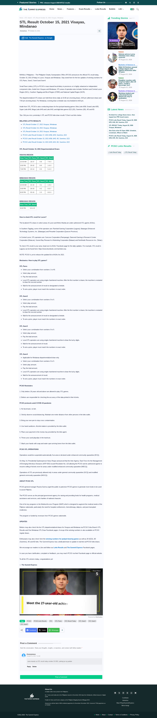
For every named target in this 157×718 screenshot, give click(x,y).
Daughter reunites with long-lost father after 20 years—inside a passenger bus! (127, 82)
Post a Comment (61, 677)
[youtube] (135, 692)
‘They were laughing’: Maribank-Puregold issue (57, 3)
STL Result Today (70, 621)
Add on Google (37, 38)
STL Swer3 (92, 621)
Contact (110, 715)
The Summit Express (32, 715)
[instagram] (134, 2)
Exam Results (84, 9)
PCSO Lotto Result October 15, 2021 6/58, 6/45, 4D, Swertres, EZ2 (46, 138)
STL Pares (58, 621)
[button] (132, 9)
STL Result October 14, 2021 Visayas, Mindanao (40, 131)
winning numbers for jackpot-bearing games (62, 539)
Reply (29, 666)
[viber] (131, 692)
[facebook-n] (126, 2)
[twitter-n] (130, 2)
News (59, 9)
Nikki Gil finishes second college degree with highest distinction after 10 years (128, 69)
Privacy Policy (134, 715)
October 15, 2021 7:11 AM (33, 656)
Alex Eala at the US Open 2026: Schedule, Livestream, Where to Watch (122, 132)
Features (70, 9)
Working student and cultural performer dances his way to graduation (126, 95)
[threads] (138, 2)
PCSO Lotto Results (40, 621)
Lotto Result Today (115, 152)
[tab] (52, 9)
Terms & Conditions (121, 715)
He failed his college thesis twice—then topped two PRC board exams (122, 44)
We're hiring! (125, 705)
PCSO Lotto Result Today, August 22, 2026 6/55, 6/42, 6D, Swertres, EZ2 (123, 121)
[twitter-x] (119, 692)
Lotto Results (100, 9)
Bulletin (112, 9)
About (104, 715)
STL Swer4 (28, 18)
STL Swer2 (82, 621)
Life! (120, 9)
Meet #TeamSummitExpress (125, 703)
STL (51, 621)
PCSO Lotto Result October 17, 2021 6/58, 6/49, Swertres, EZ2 (45, 135)
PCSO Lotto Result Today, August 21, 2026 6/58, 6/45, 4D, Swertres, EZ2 (123, 137)
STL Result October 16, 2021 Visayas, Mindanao (40, 128)
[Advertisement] (61, 56)
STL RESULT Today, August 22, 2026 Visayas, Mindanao (121, 126)
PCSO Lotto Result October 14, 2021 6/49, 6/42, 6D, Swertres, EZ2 (46, 142)
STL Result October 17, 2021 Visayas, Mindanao (40, 124)
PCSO (29, 621)
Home (51, 9)
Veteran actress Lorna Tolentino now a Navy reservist (127, 55)
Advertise (125, 700)
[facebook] (115, 692)
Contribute (125, 698)
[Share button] (62, 630)
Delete (34, 666)
